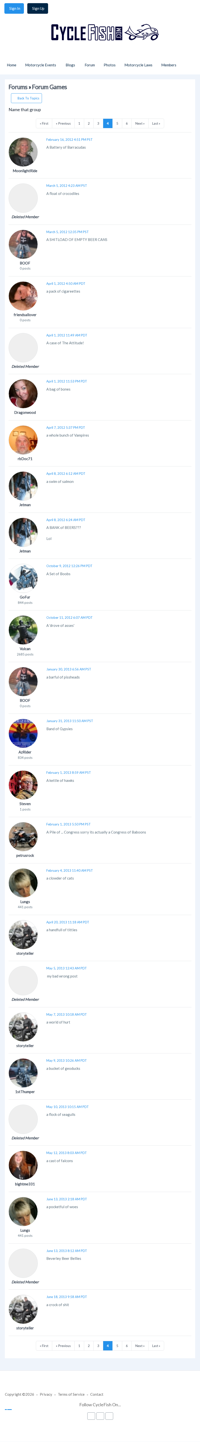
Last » (156, 123)
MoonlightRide (25, 170)
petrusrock (25, 855)
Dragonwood (25, 412)
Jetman (25, 504)
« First (44, 123)
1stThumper (25, 1091)
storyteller (25, 953)
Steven (25, 803)
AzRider (25, 752)
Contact (96, 1394)
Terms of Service (71, 1394)
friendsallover (25, 314)
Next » (140, 123)
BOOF (25, 263)
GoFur (25, 597)
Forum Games (49, 86)
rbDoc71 (25, 458)
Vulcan (25, 648)
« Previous (63, 123)
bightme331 (25, 1184)
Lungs (25, 901)
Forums (18, 86)
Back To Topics (28, 98)
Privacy (46, 1394)
